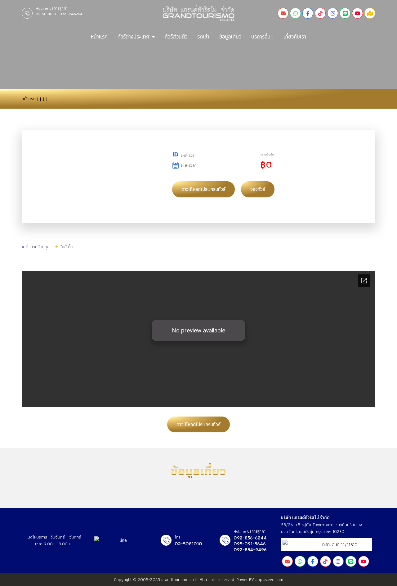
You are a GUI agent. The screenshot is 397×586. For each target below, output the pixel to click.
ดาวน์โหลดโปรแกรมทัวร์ (203, 189)
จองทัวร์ (257, 189)
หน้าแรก (99, 36)
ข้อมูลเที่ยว (230, 36)
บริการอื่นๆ (262, 36)
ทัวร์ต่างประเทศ (133, 36)
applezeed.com (269, 579)
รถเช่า (203, 36)
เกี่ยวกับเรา (294, 36)
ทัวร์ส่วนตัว (176, 36)
